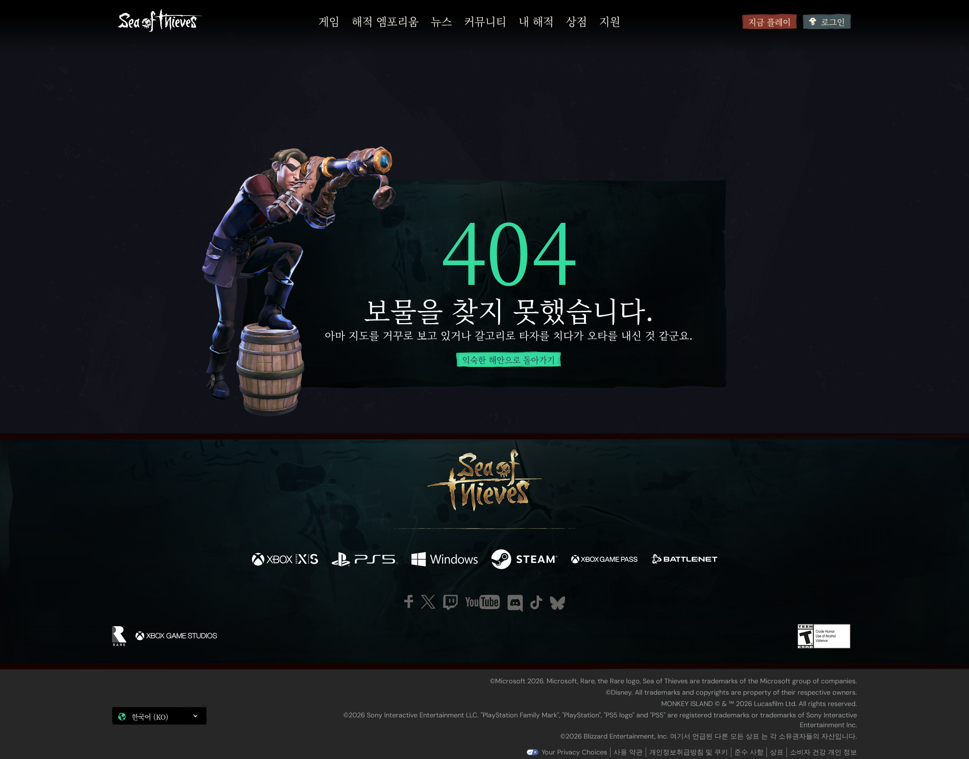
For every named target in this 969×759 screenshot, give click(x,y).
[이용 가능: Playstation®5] (365, 560)
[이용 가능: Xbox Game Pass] (604, 560)
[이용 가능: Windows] (444, 560)
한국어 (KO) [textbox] (150, 717)
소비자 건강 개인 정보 (823, 752)
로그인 (833, 22)
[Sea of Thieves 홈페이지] (160, 21)
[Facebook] (408, 601)
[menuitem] (329, 21)
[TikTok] (536, 602)
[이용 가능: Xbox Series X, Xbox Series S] (285, 560)
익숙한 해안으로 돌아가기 (508, 360)
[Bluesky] (557, 603)
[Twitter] (428, 602)
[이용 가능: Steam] (524, 560)
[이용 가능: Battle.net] (684, 560)
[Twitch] (450, 602)
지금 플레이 (769, 22)
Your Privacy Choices (574, 752)
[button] (159, 715)
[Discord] (515, 603)
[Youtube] (482, 602)
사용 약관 (628, 752)
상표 (777, 752)
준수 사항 (748, 752)
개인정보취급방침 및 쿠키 (688, 752)
